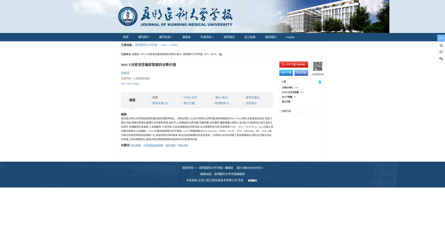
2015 (164, 45)
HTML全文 (190, 97)
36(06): (174, 45)
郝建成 (125, 73)
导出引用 (301, 72)
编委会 (186, 37)
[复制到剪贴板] (220, 54)
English (290, 37)
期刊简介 (143, 37)
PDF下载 (288, 64)
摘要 (155, 97)
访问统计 (251, 103)
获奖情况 (229, 37)
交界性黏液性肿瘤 (153, 145)
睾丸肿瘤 (136, 145)
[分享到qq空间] (441, 45)
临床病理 (170, 145)
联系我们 (270, 37)
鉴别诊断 (183, 145)
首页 (126, 37)
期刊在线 (164, 37)
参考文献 (253, 97)
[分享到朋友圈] (441, 59)
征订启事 (250, 37)
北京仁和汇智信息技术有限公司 (217, 180)
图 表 (221, 97)
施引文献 (189, 103)
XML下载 (286, 72)
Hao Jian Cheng (130, 83)
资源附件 (222, 103)
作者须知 (206, 37)
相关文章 (160, 103)
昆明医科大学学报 (146, 45)
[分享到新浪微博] (441, 52)
